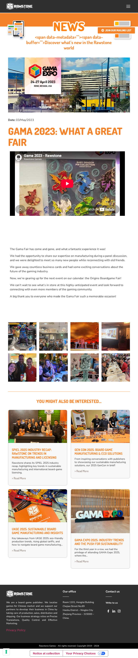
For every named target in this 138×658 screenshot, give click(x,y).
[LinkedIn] (113, 611)
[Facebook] (108, 611)
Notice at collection (46, 653)
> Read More (19, 478)
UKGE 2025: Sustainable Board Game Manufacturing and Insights (37, 531)
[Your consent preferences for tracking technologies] (6, 651)
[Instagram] (119, 611)
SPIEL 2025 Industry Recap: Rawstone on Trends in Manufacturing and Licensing (34, 453)
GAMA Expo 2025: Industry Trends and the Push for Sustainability (99, 542)
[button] (128, 6)
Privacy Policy (16, 630)
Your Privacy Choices (81, 653)
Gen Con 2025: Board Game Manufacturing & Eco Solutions (98, 452)
